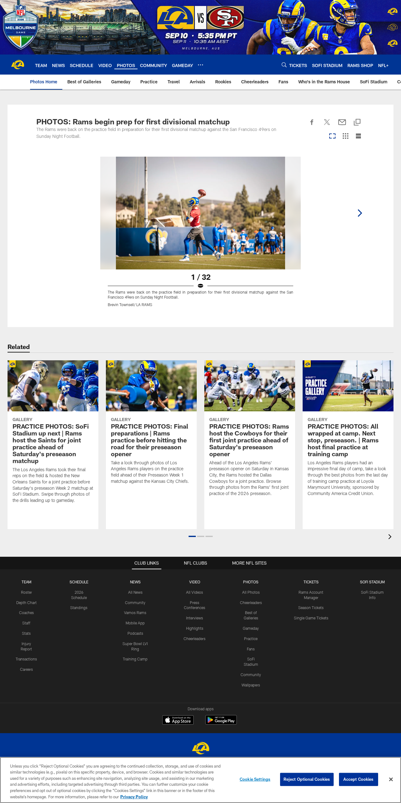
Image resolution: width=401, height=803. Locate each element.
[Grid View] (345, 136)
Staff (26, 623)
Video (194, 582)
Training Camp (135, 659)
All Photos (251, 592)
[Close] (391, 779)
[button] (192, 536)
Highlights (194, 628)
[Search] (284, 64)
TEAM (26, 582)
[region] (200, 780)
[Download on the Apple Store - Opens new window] (178, 720)
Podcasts (135, 633)
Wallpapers (251, 685)
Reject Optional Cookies (307, 779)
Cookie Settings (255, 779)
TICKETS (311, 582)
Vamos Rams (135, 612)
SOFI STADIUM (372, 582)
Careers (26, 669)
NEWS (135, 582)
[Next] (359, 213)
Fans (251, 649)
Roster (26, 592)
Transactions (26, 659)
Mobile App (135, 623)
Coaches (26, 612)
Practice (251, 638)
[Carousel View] (332, 136)
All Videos (194, 592)
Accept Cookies (358, 779)
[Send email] (342, 125)
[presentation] (390, 537)
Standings (78, 607)
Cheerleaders (195, 638)
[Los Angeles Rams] (200, 749)
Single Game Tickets (311, 618)
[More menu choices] (200, 64)
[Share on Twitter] (327, 125)
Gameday (251, 628)
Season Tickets (311, 607)
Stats (26, 633)
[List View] (358, 136)
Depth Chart (26, 602)
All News (135, 592)
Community (135, 602)
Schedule (79, 582)
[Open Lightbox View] (200, 236)
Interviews (194, 618)
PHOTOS (250, 582)
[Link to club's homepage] (17, 64)
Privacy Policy (134, 796)
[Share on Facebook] (312, 125)
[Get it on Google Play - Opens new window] (221, 723)
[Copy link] (357, 122)
